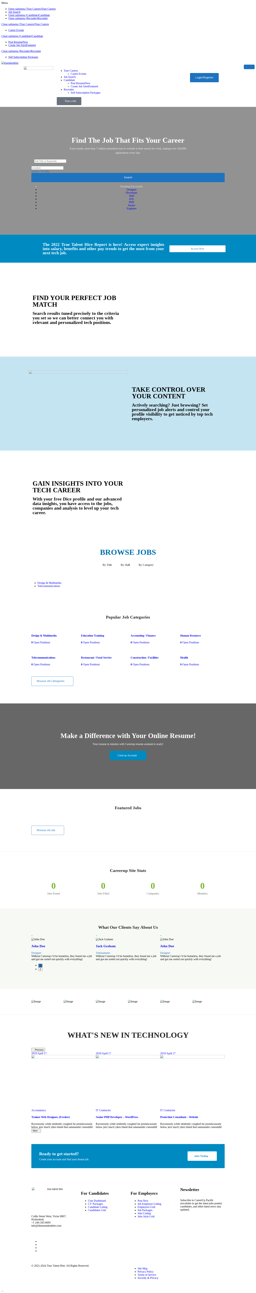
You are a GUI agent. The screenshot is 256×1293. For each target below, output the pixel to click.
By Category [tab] (146, 564)
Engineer (132, 208)
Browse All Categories (50, 681)
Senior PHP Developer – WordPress (117, 1117)
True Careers (49, 8)
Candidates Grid (97, 1210)
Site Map (143, 1268)
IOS (131, 199)
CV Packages (95, 1203)
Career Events (16, 30)
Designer (132, 189)
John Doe (38, 946)
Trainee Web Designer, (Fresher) (50, 1117)
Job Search (14, 11)
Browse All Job (46, 830)
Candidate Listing (97, 1207)
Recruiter (43, 18)
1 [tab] (40, 965)
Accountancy (38, 1110)
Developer (131, 192)
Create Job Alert (22, 45)
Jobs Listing (144, 1213)
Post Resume (18, 42)
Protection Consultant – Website (179, 1117)
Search (128, 177)
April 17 (39, 1053)
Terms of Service (147, 1274)
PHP (131, 202)
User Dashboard (97, 1200)
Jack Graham (106, 946)
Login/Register (204, 77)
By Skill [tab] (125, 564)
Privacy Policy (146, 1271)
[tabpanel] (63, 948)
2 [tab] (40, 969)
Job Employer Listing (149, 1203)
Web (131, 195)
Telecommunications (48, 586)
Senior (131, 205)
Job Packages (145, 1210)
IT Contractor (103, 1110)
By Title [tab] (107, 564)
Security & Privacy (148, 1277)
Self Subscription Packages (23, 57)
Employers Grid (146, 1207)
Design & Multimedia (49, 582)
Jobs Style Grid (146, 1216)
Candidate (44, 15)
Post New (143, 1200)
